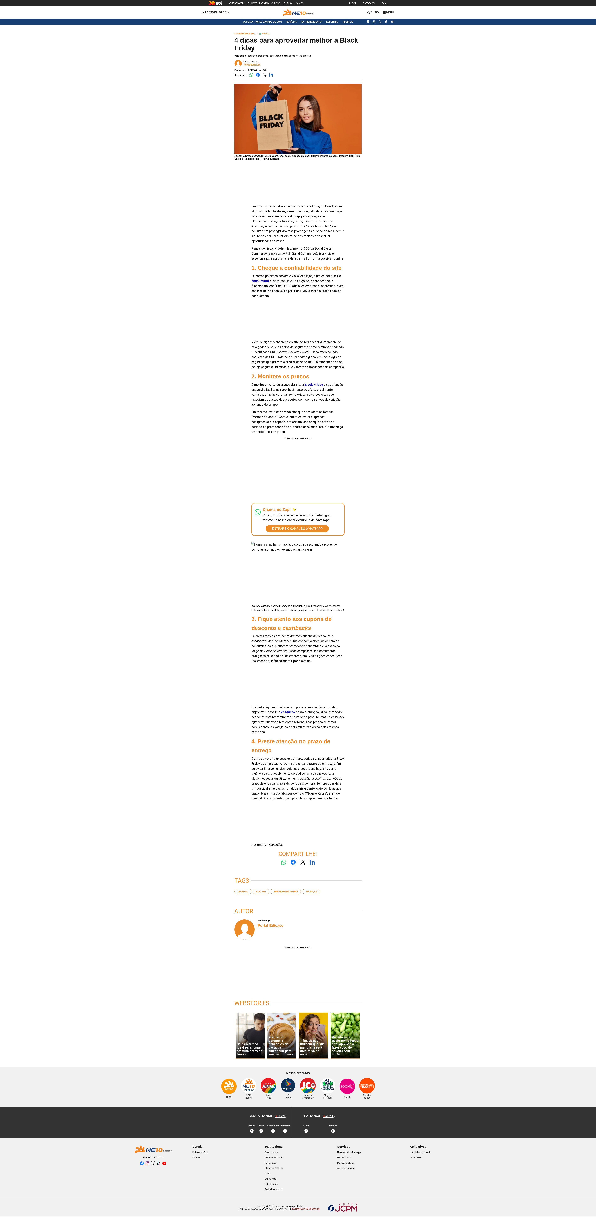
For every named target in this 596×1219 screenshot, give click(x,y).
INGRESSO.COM (236, 3)
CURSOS (275, 3)
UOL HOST (251, 3)
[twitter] (380, 21)
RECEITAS (348, 21)
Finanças (311, 891)
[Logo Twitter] (264, 75)
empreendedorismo (286, 891)
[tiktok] (386, 21)
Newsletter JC (344, 1157)
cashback (288, 712)
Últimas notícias (200, 1152)
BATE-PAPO (369, 3)
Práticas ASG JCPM (274, 1157)
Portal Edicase (251, 64)
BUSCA (352, 3)
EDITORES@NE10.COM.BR (306, 1209)
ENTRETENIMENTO (311, 21)
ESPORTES (332, 21)
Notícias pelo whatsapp (349, 1152)
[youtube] (392, 21)
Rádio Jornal (416, 1157)
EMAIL (384, 3)
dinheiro (243, 891)
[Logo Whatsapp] (251, 75)
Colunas (196, 1157)
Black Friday (314, 384)
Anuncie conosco (345, 1168)
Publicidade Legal (345, 1163)
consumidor (260, 281)
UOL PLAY (287, 3)
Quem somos (271, 1152)
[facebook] (368, 21)
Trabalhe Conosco (274, 1189)
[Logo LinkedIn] (271, 75)
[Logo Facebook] (258, 75)
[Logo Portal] (298, 12)
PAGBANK (264, 3)
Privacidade (271, 1163)
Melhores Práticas (274, 1168)
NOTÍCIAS (291, 21)
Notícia (264, 34)
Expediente (270, 1179)
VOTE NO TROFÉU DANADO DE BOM (262, 21)
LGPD (267, 1173)
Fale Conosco (271, 1184)
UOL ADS (299, 3)
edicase (261, 891)
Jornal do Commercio (420, 1152)
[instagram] (374, 21)
